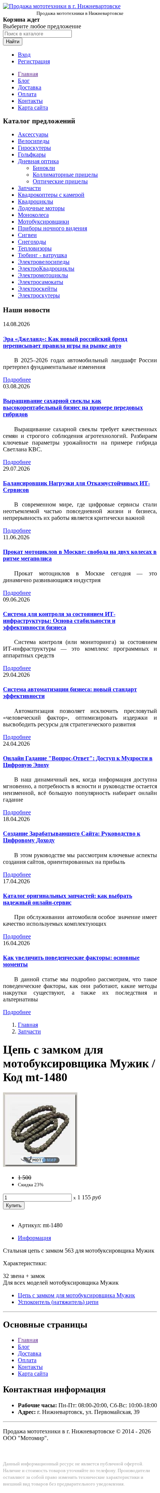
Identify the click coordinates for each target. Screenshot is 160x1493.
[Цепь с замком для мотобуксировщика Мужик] (40, 1165)
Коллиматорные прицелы (65, 174)
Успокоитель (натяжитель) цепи (58, 1302)
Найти (12, 41)
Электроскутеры (39, 295)
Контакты (30, 101)
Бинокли (44, 168)
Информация (34, 1238)
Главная (28, 74)
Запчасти (29, 188)
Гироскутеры (34, 148)
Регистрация (34, 61)
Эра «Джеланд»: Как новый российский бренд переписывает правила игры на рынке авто (65, 342)
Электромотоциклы (43, 275)
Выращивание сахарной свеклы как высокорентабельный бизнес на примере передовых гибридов (73, 407)
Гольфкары (32, 154)
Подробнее (17, 379)
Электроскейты (37, 288)
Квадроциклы (35, 201)
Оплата (27, 94)
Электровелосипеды (44, 262)
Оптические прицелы (60, 181)
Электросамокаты (40, 282)
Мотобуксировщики (43, 221)
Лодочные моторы (41, 208)
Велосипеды (33, 141)
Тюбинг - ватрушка (42, 255)
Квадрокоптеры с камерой (51, 195)
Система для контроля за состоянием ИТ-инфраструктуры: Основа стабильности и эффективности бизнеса (59, 621)
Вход (24, 54)
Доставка (29, 87)
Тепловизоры (35, 248)
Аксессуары (33, 134)
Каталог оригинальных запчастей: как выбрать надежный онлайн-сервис (67, 899)
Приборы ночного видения (52, 228)
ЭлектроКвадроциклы (46, 268)
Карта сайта (33, 107)
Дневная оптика (38, 161)
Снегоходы (32, 242)
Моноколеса (33, 215)
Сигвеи (27, 235)
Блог (24, 81)
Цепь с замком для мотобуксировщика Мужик (76, 1295)
